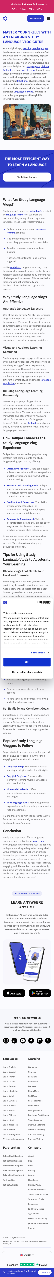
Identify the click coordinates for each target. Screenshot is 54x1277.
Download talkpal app (29, 893)
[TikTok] (14, 1041)
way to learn (28, 69)
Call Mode (33, 1096)
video (33, 210)
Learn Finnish (9, 1105)
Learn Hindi (8, 1120)
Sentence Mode (35, 1100)
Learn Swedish (10, 1100)
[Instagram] (6, 1041)
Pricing (31, 1170)
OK (27, 662)
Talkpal (7, 69)
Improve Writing (36, 1139)
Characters (33, 1081)
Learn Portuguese (11, 1134)
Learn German (9, 1086)
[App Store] (14, 993)
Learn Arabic (9, 1110)
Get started (35, 18)
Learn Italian (9, 1081)
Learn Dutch (8, 1096)
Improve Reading (36, 1134)
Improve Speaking (36, 1129)
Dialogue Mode (35, 1110)
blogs (39, 210)
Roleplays (33, 1076)
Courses (32, 1072)
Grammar (32, 1067)
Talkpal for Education (13, 1156)
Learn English (9, 1067)
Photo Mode (33, 1091)
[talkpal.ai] (5, 18)
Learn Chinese (9, 1115)
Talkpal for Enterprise (13, 1165)
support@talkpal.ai (32, 1030)
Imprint (31, 1228)
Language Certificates (38, 1115)
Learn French (9, 1076)
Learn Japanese (10, 1124)
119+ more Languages (13, 1139)
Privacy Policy (34, 1184)
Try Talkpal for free (27, 177)
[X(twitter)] (48, 1041)
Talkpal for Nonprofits (13, 1170)
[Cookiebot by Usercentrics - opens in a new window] (38, 602)
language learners (16, 214)
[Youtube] (23, 1041)
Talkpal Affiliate (10, 1184)
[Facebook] (31, 1041)
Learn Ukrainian (10, 1091)
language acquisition (38, 66)
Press (30, 1165)
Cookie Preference (37, 1189)
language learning (23, 91)
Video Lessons (35, 1120)
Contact (32, 1175)
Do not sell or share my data (27, 672)
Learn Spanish (9, 1072)
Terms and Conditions (38, 1194)
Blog (30, 1160)
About (31, 1156)
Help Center (33, 1180)
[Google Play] (40, 993)
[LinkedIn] (40, 1041)
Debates (32, 1086)
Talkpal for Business (12, 1160)
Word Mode (33, 1105)
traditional (22, 80)
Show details (38, 652)
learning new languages (35, 48)
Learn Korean (9, 1129)
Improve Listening (36, 1124)
